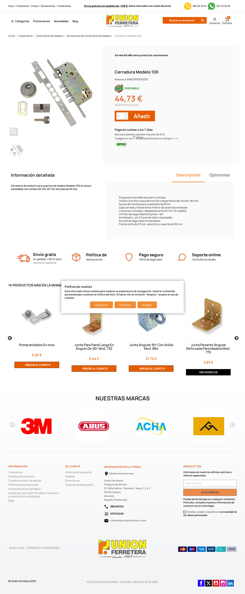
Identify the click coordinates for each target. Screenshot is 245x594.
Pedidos (70, 476)
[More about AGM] (209, 425)
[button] (12, 425)
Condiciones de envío (21, 476)
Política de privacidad (102, 582)
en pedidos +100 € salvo (47, 259)
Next (236, 337)
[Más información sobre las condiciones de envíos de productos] (23, 258)
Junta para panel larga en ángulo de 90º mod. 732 (94, 347)
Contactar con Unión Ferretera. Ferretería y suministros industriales (33, 494)
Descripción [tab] (188, 175)
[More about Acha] (151, 425)
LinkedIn (230, 581)
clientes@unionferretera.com (128, 520)
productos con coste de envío (44, 263)
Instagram (223, 581)
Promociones (41, 21)
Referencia (120, 79)
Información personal (78, 472)
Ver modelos (208, 372)
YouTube (215, 581)
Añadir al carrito (37, 365)
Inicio (11, 5)
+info (175, 138)
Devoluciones (48, 5)
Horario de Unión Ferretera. (24, 489)
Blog (75, 21)
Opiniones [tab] (219, 175)
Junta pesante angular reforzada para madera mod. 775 (208, 348)
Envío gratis (44, 254)
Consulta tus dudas (204, 259)
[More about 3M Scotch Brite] (36, 425)
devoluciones (94, 259)
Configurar (101, 305)
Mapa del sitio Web (145, 582)
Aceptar (147, 305)
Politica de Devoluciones (23, 485)
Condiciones (64, 5)
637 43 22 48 (223, 5)
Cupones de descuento (79, 485)
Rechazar (125, 305)
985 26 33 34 (199, 5)
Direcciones (72, 480)
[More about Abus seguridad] (94, 425)
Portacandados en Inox (37, 345)
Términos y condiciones (43, 548)
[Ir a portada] (123, 549)
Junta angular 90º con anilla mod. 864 (151, 347)
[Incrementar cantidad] (126, 114)
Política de (96, 254)
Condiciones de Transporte (24, 480)
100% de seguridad (150, 259)
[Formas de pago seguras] (207, 549)
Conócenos (22, 5)
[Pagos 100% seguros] (129, 257)
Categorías (22, 21)
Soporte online (206, 254)
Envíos (34, 5)
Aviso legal (17, 548)
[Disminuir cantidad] (126, 118)
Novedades (61, 21)
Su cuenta (72, 466)
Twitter (208, 581)
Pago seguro (151, 254)
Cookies (125, 582)
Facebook (201, 581)
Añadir (141, 116)
